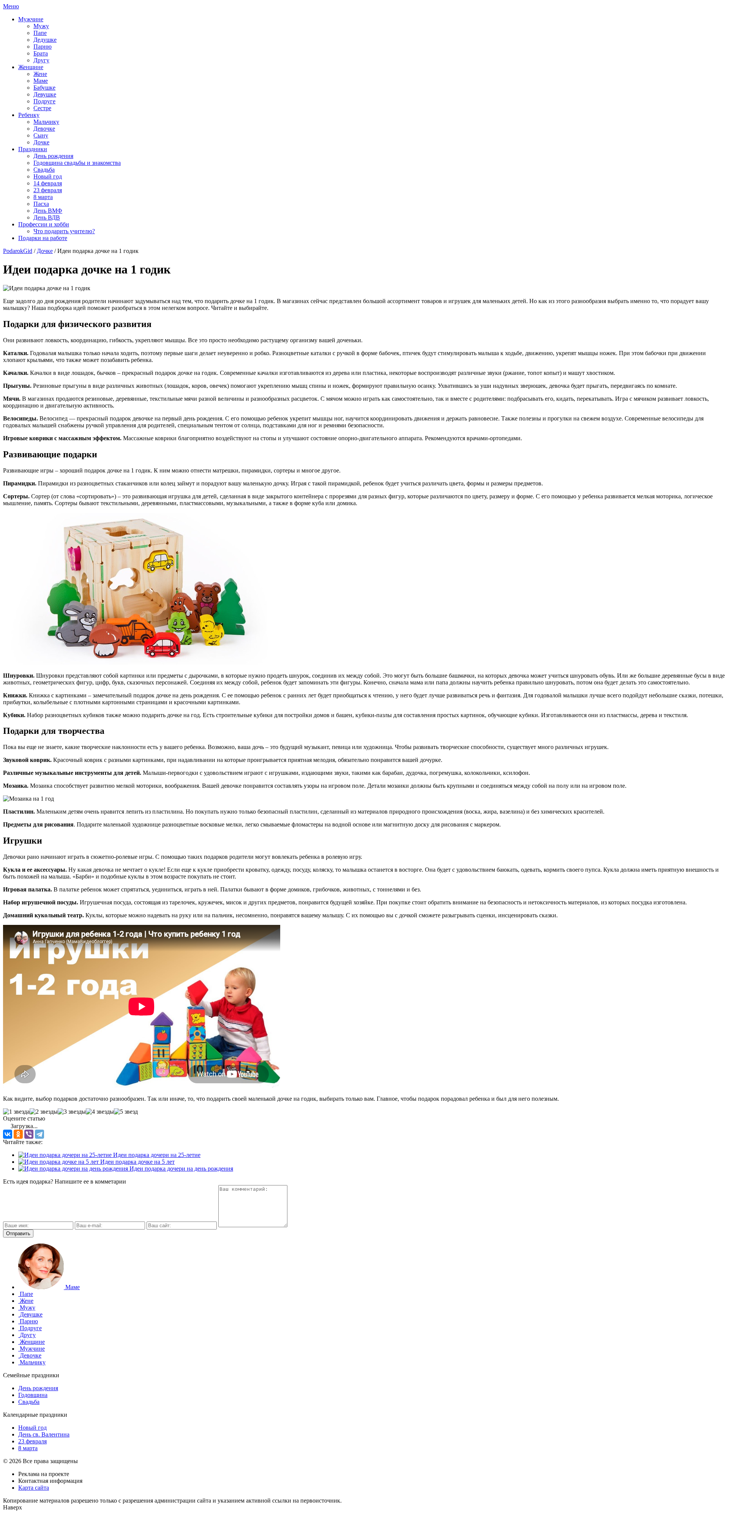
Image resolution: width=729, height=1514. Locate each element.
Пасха (41, 204)
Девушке (44, 94)
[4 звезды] (100, 1111)
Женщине (30, 67)
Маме (40, 80)
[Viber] (28, 1134)
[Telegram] (39, 1134)
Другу (41, 60)
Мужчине (30, 19)
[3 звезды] (72, 1111)
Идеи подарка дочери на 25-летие (156, 1155)
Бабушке (44, 87)
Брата (40, 53)
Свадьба (44, 169)
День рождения (53, 156)
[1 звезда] (16, 1111)
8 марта (43, 197)
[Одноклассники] (18, 1134)
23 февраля (47, 190)
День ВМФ (47, 210)
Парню (42, 46)
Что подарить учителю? (64, 231)
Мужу (41, 26)
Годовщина (32, 1395)
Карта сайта (33, 1487)
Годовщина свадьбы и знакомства (77, 163)
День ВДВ (46, 217)
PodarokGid (17, 251)
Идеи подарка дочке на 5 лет (137, 1161)
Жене (40, 74)
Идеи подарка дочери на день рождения (180, 1168)
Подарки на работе (42, 238)
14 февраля (47, 183)
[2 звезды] (44, 1111)
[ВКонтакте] (7, 1134)
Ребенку (28, 115)
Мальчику (46, 122)
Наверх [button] (12, 1507)
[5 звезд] (126, 1111)
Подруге (44, 101)
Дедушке (45, 39)
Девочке (44, 128)
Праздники (32, 149)
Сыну (40, 135)
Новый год (47, 176)
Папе (40, 33)
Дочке (41, 142)
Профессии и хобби (43, 224)
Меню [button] (11, 6)
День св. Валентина (43, 1434)
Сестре (42, 108)
